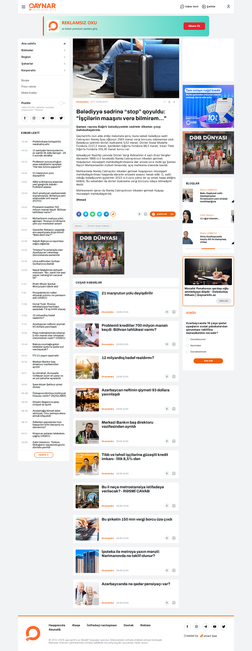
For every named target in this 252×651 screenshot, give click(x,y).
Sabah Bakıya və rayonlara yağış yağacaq (48, 242)
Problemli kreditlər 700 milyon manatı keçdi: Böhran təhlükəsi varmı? (49, 210)
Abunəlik (55, 629)
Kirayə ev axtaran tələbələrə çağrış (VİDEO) (48, 434)
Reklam (145, 625)
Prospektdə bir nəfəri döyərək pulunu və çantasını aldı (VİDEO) (49, 295)
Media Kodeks (29, 92)
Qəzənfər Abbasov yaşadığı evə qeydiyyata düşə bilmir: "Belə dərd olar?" (49, 232)
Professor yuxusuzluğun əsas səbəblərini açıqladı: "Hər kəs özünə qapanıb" (47, 164)
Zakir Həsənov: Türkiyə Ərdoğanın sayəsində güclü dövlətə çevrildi (49, 445)
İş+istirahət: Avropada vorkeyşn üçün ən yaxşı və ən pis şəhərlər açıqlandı (48, 376)
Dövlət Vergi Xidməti (98, 226)
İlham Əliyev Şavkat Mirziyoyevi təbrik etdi (45, 285)
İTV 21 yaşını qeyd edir (46, 355)
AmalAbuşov (193, 215)
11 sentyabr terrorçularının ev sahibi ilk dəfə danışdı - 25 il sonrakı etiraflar (49, 153)
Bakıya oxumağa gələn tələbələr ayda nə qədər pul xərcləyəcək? (48, 347)
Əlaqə (76, 625)
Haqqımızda (57, 625)
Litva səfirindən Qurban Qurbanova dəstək (46, 262)
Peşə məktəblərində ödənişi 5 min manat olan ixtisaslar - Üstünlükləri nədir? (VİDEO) (49, 335)
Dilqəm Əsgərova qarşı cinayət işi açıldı (46, 403)
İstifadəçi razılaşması (102, 625)
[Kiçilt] (164, 101)
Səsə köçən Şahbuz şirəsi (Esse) (47, 385)
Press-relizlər (28, 86)
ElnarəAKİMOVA (194, 190)
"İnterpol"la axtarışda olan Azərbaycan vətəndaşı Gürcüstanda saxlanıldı (48, 252)
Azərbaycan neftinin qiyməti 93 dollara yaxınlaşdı (49, 325)
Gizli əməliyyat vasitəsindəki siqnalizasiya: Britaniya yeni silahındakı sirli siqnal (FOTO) (49, 197)
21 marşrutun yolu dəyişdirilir (43, 174)
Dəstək (129, 625)
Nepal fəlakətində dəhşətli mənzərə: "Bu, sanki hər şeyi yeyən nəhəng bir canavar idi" (49, 274)
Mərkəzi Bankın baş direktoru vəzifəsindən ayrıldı (46, 364)
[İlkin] (169, 101)
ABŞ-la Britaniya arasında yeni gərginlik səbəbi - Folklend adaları (48, 184)
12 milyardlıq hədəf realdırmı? (44, 316)
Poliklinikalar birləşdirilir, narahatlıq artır (47, 143)
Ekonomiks (108, 312)
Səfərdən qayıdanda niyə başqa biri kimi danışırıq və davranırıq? (48, 425)
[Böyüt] (174, 101)
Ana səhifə (28, 43)
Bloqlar (25, 80)
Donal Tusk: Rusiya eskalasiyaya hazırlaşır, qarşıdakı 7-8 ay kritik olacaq (49, 307)
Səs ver (208, 361)
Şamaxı (78, 226)
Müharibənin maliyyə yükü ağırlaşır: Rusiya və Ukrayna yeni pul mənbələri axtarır (49, 221)
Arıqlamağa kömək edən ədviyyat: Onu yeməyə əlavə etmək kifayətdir (49, 413)
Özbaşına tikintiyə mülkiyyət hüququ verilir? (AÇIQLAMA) (49, 394)
